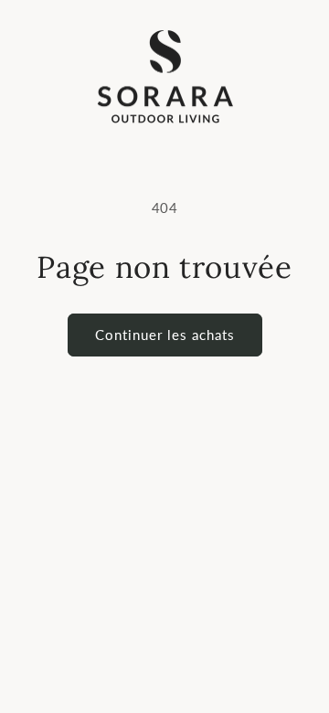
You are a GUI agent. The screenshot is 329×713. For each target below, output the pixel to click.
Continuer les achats (165, 334)
